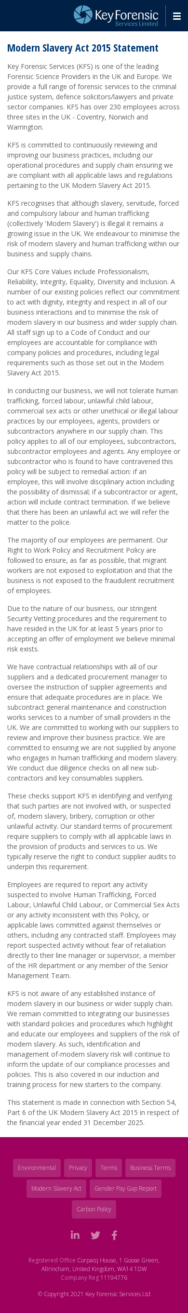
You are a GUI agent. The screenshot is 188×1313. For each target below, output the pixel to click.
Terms (108, 1168)
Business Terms (150, 1168)
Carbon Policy (94, 1209)
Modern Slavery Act (56, 1188)
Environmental (37, 1168)
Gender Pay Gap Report (125, 1188)
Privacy (78, 1168)
